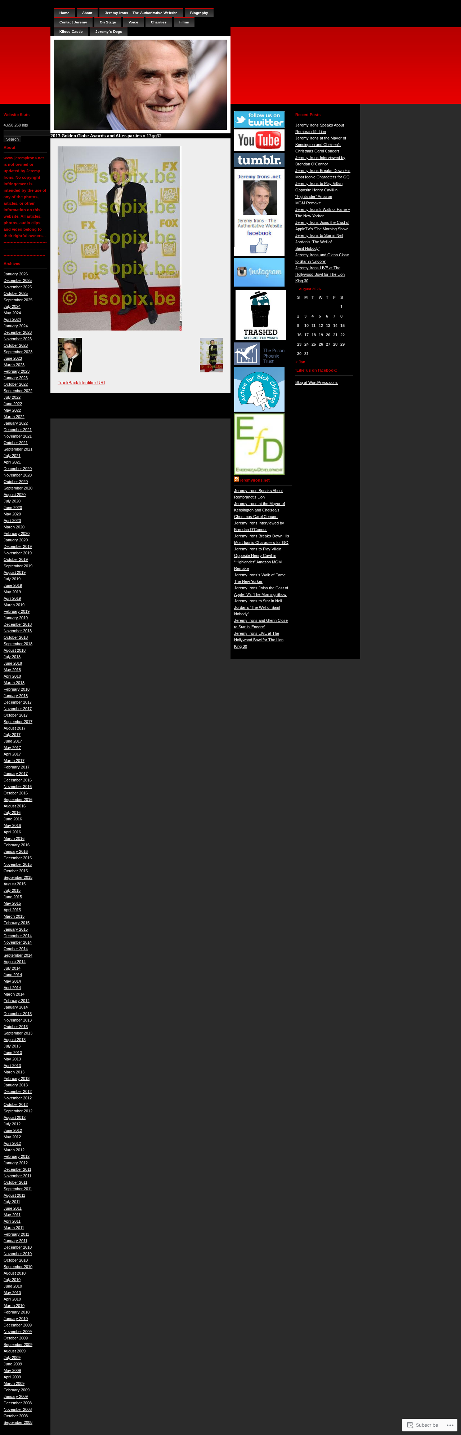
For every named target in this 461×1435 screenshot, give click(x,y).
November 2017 (18, 709)
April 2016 (12, 832)
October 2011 (15, 1182)
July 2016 (12, 812)
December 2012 (18, 1091)
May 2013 (12, 1059)
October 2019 (16, 559)
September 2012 (18, 1111)
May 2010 (12, 1292)
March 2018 (14, 683)
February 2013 (17, 1078)
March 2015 (14, 916)
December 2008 (18, 1403)
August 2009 (15, 1351)
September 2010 (18, 1267)
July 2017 (12, 734)
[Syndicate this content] (236, 480)
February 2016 (17, 845)
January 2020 (16, 540)
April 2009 (12, 1377)
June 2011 (13, 1208)
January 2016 (16, 851)
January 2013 (16, 1085)
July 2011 (12, 1202)
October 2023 (16, 345)
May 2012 (12, 1137)
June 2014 (13, 975)
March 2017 (14, 760)
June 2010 (13, 1286)
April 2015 (12, 910)
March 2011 (14, 1228)
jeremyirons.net (255, 480)
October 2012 (16, 1104)
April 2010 (12, 1299)
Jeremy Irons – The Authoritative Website (141, 13)
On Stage (108, 22)
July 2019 (12, 579)
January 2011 (15, 1241)
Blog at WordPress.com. (316, 382)
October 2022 (16, 384)
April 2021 (12, 462)
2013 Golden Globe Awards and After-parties (96, 135)
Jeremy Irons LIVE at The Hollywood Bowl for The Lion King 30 (258, 639)
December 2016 (18, 780)
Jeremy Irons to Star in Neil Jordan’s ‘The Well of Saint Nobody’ (258, 607)
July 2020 (12, 501)
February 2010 (17, 1312)
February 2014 (17, 1000)
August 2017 (15, 728)
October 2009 (16, 1338)
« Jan (300, 362)
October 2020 (16, 481)
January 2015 (16, 929)
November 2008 (18, 1409)
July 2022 (12, 397)
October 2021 (16, 442)
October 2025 (16, 293)
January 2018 (16, 696)
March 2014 (14, 994)
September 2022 (18, 391)
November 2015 (18, 864)
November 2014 (18, 942)
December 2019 (18, 546)
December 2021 (18, 430)
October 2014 (16, 949)
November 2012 (18, 1098)
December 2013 (18, 1013)
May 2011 (12, 1215)
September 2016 (18, 799)
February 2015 (17, 923)
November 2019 (18, 553)
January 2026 (16, 274)
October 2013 (16, 1026)
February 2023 (17, 371)
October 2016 (16, 793)
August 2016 (15, 806)
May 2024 (12, 313)
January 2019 (16, 618)
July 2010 (12, 1279)
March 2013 (14, 1072)
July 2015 (12, 890)
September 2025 (18, 300)
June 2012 (13, 1130)
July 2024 (12, 306)
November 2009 (18, 1331)
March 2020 (14, 527)
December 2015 (18, 858)
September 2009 (18, 1344)
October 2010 (16, 1260)
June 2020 (13, 507)
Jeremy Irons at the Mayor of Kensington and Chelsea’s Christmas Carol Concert (259, 510)
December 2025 (18, 280)
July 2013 (12, 1046)
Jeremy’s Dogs (108, 32)
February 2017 (17, 767)
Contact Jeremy (73, 22)
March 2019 (14, 605)
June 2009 (13, 1364)
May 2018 (12, 670)
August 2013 (15, 1039)
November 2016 (18, 786)
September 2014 (18, 955)
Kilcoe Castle (71, 32)
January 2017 (16, 773)
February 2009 (17, 1390)
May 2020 (12, 514)
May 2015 (12, 903)
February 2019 (17, 611)
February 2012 (17, 1156)
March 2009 (14, 1383)
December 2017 (18, 702)
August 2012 (15, 1117)
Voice (133, 22)
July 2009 (12, 1357)
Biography (199, 13)
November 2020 (18, 475)
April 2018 (12, 676)
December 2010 (18, 1247)
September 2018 (18, 644)
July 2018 (12, 657)
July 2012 (12, 1124)
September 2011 (18, 1189)
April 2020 (12, 520)
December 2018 (18, 624)
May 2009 (12, 1370)
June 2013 (13, 1052)
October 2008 (16, 1416)
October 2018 (16, 637)
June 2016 (13, 819)
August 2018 (15, 650)
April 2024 (12, 319)
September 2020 (18, 488)
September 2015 (18, 877)
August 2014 (15, 962)
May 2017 (12, 747)
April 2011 (12, 1221)
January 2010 (16, 1318)
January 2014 (16, 1007)
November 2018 (18, 631)
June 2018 (13, 663)
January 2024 (16, 326)
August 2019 (15, 572)
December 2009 (18, 1325)
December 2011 (17, 1169)
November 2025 (18, 287)
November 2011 (17, 1176)
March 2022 (14, 417)
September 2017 (18, 721)
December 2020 (18, 468)
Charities (159, 22)
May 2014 (12, 981)
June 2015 (13, 897)
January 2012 (16, 1163)
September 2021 (18, 449)
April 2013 (12, 1065)
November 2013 (18, 1020)
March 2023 (14, 365)
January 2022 (16, 423)
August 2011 (14, 1195)
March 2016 (14, 838)
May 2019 (12, 592)
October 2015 (16, 871)
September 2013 (18, 1033)
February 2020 (17, 533)
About (87, 13)
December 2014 (18, 936)
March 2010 (14, 1305)
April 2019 (12, 598)
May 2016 (12, 825)
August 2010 (15, 1273)
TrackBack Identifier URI (81, 382)
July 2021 (12, 455)
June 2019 (13, 585)
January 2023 (16, 378)
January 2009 (16, 1396)
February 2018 (17, 689)
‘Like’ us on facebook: (316, 370)
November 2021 (18, 436)
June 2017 (13, 741)
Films (184, 22)
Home (64, 13)
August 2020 (15, 494)
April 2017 (12, 754)
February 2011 (16, 1234)
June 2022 (13, 404)
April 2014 (12, 988)
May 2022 (12, 410)
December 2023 (18, 332)
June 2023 (13, 358)
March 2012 (14, 1150)
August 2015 (15, 884)
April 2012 (12, 1143)
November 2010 (18, 1254)
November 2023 (18, 339)
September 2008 (18, 1422)
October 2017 (16, 715)
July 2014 (12, 968)
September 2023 (18, 352)
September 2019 (18, 566)
